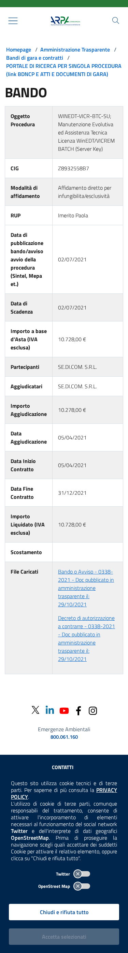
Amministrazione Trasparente (75, 49)
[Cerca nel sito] (116, 20)
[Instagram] (92, 710)
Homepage (18, 49)
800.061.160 (64, 737)
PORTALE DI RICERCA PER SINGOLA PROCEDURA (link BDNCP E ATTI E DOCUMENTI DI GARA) (64, 70)
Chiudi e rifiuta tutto (64, 912)
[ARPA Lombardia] (64, 21)
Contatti (62, 767)
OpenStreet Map (54, 886)
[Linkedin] (49, 710)
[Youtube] (64, 710)
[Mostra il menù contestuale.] (13, 20)
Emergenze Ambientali (64, 729)
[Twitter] (35, 710)
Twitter (63, 873)
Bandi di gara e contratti (34, 58)
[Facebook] (78, 710)
